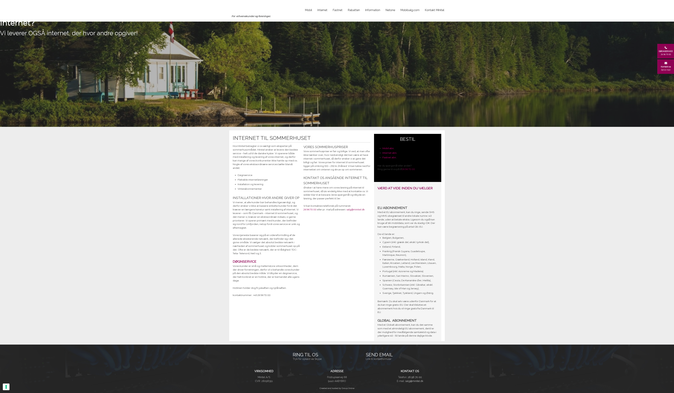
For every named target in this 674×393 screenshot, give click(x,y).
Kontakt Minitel (434, 10)
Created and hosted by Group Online (337, 388)
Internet (322, 10)
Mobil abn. (388, 148)
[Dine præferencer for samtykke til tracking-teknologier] (6, 387)
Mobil (308, 10)
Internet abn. (389, 152)
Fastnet (337, 10)
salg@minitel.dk (355, 209)
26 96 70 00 (309, 209)
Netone (390, 10)
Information (372, 10)
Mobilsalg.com (409, 10)
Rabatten (354, 10)
